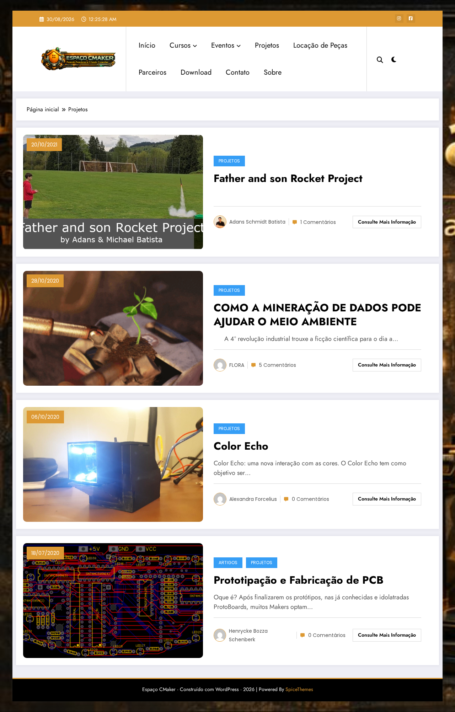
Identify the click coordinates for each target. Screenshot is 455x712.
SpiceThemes (299, 689)
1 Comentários (318, 222)
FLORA (236, 365)
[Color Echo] (113, 464)
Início (147, 45)
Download (196, 72)
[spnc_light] (393, 58)
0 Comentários (310, 499)
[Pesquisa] (380, 59)
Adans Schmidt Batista (257, 221)
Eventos (222, 45)
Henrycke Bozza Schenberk (248, 635)
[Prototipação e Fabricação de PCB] (113, 600)
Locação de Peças (320, 45)
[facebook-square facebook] (411, 18)
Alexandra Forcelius (253, 499)
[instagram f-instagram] (399, 18)
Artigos (228, 563)
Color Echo (241, 446)
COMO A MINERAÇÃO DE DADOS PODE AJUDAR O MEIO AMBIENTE (317, 315)
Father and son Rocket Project (288, 178)
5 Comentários (277, 365)
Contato (238, 72)
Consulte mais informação (387, 221)
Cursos (180, 45)
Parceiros (152, 72)
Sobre (273, 72)
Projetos (267, 45)
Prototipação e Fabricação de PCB (299, 580)
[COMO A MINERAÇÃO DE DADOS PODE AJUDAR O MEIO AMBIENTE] (113, 327)
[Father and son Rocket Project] (113, 191)
